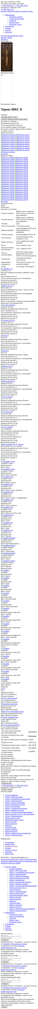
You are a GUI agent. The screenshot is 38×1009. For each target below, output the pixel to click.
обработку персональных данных (15, 944)
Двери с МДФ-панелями (14, 797)
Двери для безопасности (14, 835)
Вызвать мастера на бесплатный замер (14, 119)
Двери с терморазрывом (13, 816)
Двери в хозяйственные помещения (18, 833)
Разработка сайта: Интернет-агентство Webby (19, 862)
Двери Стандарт (11, 822)
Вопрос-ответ (10, 844)
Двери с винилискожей (13, 801)
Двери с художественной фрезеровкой (19, 812)
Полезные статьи (11, 846)
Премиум (8, 826)
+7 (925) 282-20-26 (21, 5)
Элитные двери (10, 827)
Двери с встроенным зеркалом (16, 808)
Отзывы (8, 848)
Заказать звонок (7, 789)
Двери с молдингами (12, 806)
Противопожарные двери (14, 820)
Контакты (8, 852)
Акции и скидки (11, 850)
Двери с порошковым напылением (17, 799)
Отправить (5, 940)
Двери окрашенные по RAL (15, 805)
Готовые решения (11, 795)
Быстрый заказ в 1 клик (9, 117)
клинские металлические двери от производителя (19, 859)
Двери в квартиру (11, 829)
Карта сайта (9, 854)
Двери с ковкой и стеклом (14, 810)
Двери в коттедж (11, 831)
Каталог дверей (6, 11)
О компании (9, 842)
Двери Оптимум (11, 824)
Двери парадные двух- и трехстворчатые (19, 814)
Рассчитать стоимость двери (22, 11)
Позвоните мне (6, 783)
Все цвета (4, 154)
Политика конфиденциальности (12, 861)
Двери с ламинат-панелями (15, 803)
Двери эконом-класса (12, 818)
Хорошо (4, 1007)
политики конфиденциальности (13, 947)
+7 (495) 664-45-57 (7, 5)
